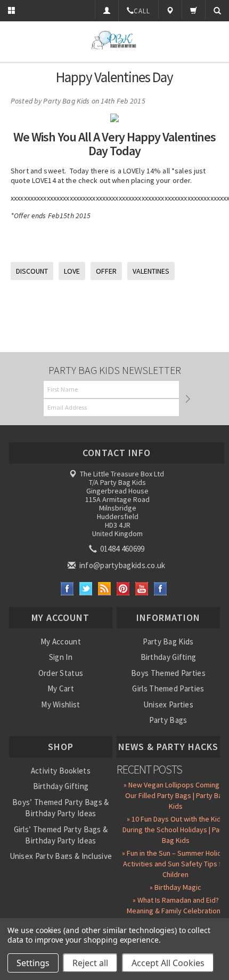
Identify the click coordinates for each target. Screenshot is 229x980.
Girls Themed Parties (168, 688)
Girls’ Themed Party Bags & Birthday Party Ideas (61, 835)
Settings (33, 963)
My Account (60, 641)
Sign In (60, 657)
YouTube (142, 588)
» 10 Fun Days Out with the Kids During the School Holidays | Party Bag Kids (175, 829)
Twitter (86, 588)
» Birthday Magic (175, 887)
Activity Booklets (61, 771)
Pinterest (123, 588)
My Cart (60, 688)
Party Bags (168, 720)
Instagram (160, 588)
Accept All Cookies (168, 963)
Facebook (67, 588)
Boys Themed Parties (168, 673)
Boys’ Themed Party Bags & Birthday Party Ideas (60, 807)
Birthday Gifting (169, 657)
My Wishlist (60, 704)
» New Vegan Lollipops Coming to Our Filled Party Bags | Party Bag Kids (176, 795)
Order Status (61, 673)
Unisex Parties (168, 704)
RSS (104, 588)
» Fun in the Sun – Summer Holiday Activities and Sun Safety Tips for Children (175, 863)
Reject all (90, 963)
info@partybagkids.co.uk (121, 565)
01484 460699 (122, 549)
